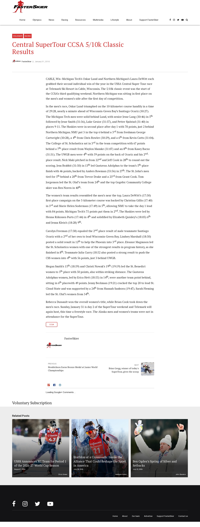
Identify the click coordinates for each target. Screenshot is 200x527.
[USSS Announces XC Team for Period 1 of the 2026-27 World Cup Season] (40, 448)
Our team (136, 516)
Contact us (183, 516)
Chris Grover (62, 474)
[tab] (49, 385)
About (129, 20)
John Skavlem (181, 474)
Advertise (148, 516)
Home (22, 20)
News (51, 20)
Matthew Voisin (121, 474)
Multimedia (98, 20)
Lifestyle (115, 20)
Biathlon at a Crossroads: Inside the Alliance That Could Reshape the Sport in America (99, 461)
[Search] (187, 20)
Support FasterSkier (148, 20)
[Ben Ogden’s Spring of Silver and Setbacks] (159, 448)
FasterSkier (26, 61)
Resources (80, 20)
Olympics (37, 20)
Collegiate (17, 36)
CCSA (51, 325)
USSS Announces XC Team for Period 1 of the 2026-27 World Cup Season (40, 463)
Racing (64, 20)
